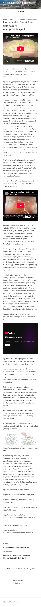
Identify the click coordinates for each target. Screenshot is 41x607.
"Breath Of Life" (16, 3)
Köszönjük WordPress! (10, 602)
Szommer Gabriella (28, 19)
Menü (22, 11)
